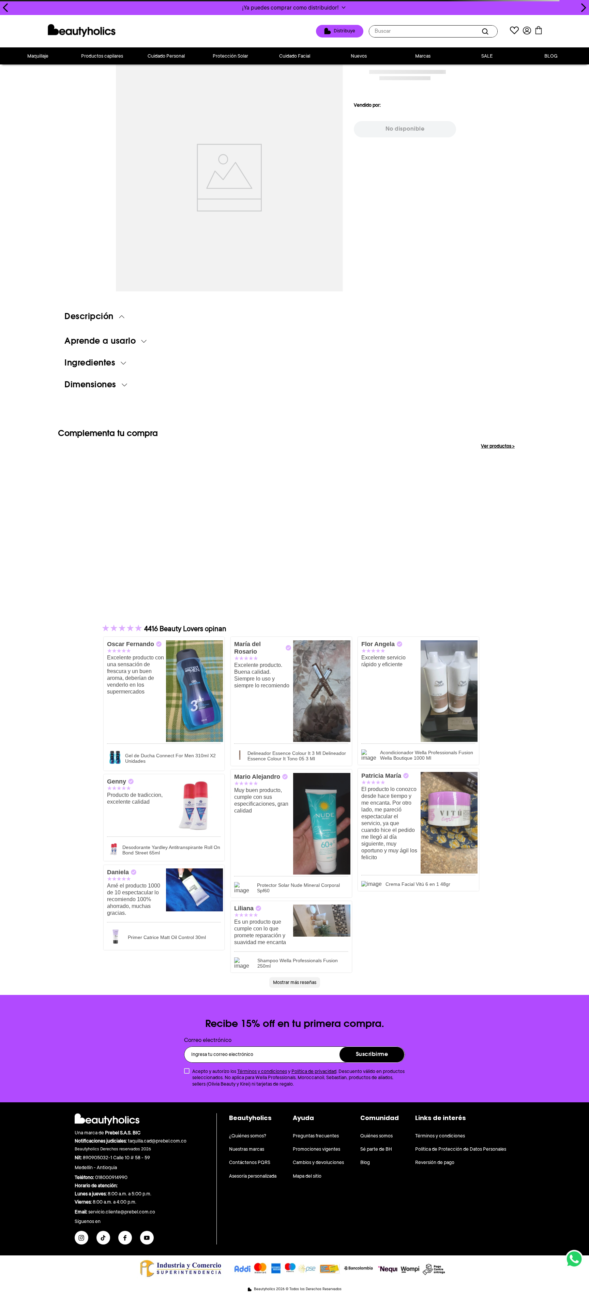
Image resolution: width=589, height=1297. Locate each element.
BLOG (551, 56)
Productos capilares (102, 56)
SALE (487, 56)
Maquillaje (37, 56)
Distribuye (344, 30)
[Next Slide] (583, 7)
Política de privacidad (313, 1071)
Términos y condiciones (262, 1071)
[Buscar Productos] (486, 31)
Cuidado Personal (166, 56)
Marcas (423, 56)
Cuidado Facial (294, 56)
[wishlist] (514, 31)
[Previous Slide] (5, 7)
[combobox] (433, 31)
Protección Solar (230, 56)
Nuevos (359, 56)
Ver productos (498, 446)
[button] (294, 7)
